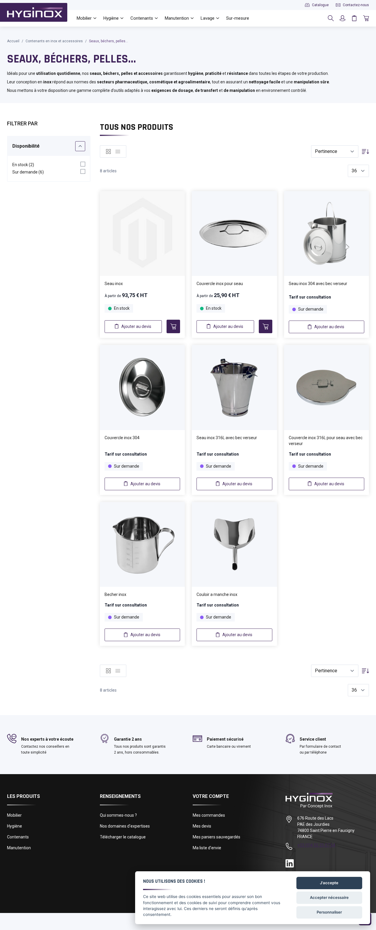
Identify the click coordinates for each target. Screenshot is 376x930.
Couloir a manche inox (217, 594)
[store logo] (35, 12)
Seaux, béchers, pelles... (108, 41)
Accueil (13, 41)
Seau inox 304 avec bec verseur (318, 283)
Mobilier (14, 815)
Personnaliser (329, 912)
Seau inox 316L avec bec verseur (227, 437)
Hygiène (14, 826)
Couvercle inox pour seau (220, 283)
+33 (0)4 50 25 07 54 (316, 845)
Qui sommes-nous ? (118, 815)
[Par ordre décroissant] (365, 151)
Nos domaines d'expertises (125, 826)
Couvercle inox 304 (122, 437)
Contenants (18, 837)
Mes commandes (209, 815)
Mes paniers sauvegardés (216, 837)
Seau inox (114, 283)
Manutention (19, 847)
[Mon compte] (342, 18)
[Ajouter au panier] (173, 326)
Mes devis (202, 826)
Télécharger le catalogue (123, 837)
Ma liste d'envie (207, 847)
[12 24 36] (358, 171)
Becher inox (115, 594)
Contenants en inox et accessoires (54, 41)
